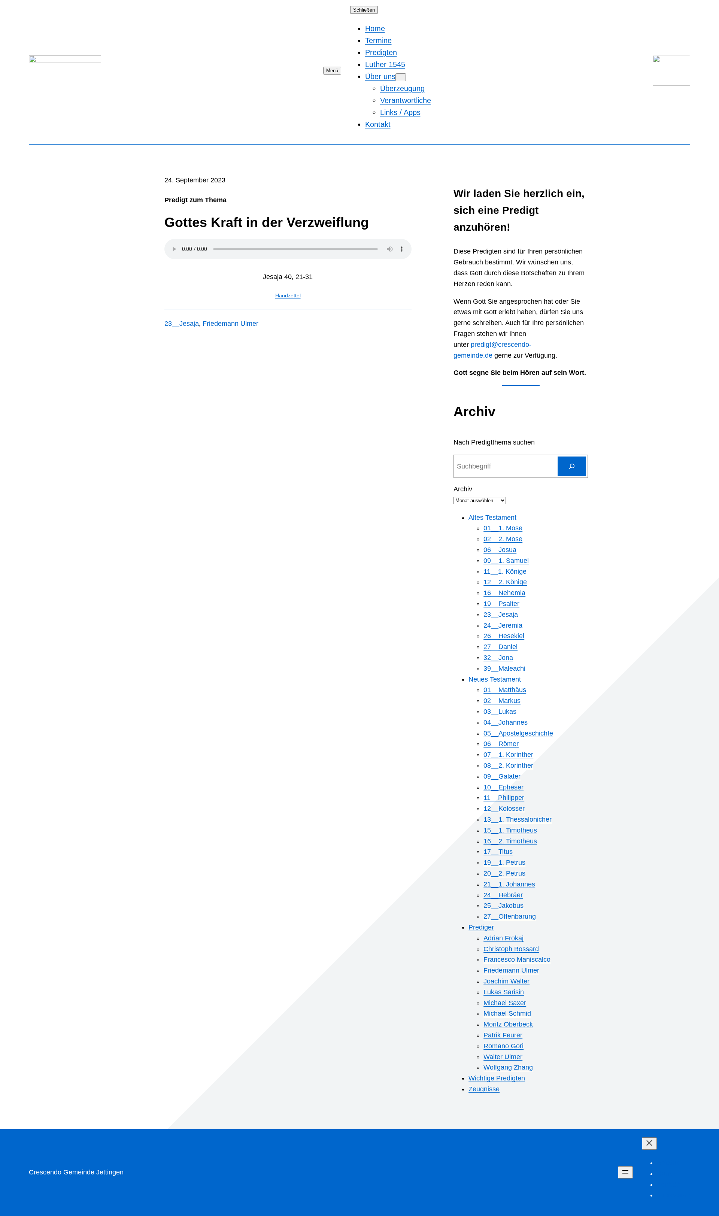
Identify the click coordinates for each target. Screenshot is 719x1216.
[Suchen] (572, 466)
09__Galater (502, 776)
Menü (332, 70)
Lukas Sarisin (503, 992)
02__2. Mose (502, 539)
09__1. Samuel (506, 560)
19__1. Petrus (504, 862)
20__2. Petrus (504, 873)
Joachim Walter (506, 981)
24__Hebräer (503, 895)
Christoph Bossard (511, 949)
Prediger (481, 927)
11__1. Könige (505, 571)
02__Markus (502, 700)
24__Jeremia (502, 625)
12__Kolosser (504, 808)
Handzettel (288, 295)
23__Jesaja (181, 323)
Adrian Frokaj (503, 938)
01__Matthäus (504, 690)
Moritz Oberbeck (508, 1024)
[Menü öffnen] (625, 1172)
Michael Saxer (504, 1003)
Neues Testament (494, 679)
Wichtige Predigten (496, 1078)
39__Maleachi (504, 668)
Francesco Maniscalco (516, 959)
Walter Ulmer (502, 1057)
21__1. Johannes (509, 884)
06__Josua (499, 550)
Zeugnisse (484, 1089)
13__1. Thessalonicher (517, 819)
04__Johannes (505, 722)
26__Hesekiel (503, 636)
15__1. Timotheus (510, 830)
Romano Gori (503, 1046)
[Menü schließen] (649, 1143)
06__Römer (501, 744)
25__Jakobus (503, 905)
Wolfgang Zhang (508, 1067)
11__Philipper (503, 797)
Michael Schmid (507, 1013)
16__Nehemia (504, 593)
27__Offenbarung (509, 916)
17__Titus (498, 851)
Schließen (364, 10)
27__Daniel (500, 647)
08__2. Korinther (508, 765)
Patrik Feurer (502, 1035)
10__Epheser (503, 787)
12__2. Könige (505, 582)
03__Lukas (499, 711)
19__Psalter (501, 603)
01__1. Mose (502, 528)
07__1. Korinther (508, 754)
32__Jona (498, 657)
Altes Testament (492, 517)
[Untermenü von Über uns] (400, 77)
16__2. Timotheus (510, 841)
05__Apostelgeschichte (518, 733)
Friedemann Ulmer (230, 323)
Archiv (462, 489)
